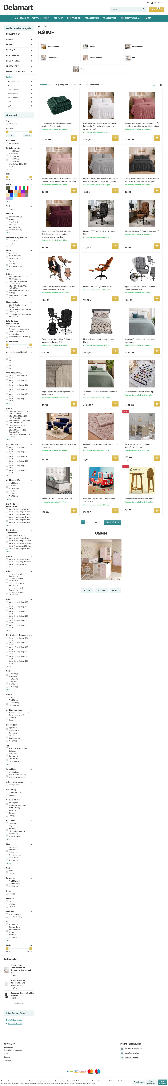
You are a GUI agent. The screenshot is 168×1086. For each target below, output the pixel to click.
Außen (12, 795)
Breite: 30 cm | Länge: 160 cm (20, 543)
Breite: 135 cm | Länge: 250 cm (18, 386)
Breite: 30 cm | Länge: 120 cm (20, 541)
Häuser (12, 829)
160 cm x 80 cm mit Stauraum (16, 589)
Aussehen (10, 820)
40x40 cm (13, 676)
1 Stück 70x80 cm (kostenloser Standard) (20, 311)
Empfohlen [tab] (45, 85)
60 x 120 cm (14, 488)
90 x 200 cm (14, 154)
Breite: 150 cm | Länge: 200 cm (18, 462)
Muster (9, 844)
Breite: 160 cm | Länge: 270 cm (18, 381)
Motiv (8, 250)
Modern (13, 924)
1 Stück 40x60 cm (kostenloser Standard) (20, 315)
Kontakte (7, 1060)
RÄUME (149, 19)
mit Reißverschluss (17, 775)
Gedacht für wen (13, 800)
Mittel (12, 904)
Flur (9, 102)
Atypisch (13, 728)
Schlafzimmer (13, 82)
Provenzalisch (15, 930)
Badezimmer (13, 94)
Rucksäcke (13, 751)
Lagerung (10, 911)
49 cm (12, 209)
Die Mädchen (14, 808)
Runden (13, 733)
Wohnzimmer (13, 90)
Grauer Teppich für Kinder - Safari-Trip (139, 392)
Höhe (8, 891)
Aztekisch (13, 850)
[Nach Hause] (39, 26)
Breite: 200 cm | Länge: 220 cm (18, 617)
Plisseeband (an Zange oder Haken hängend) (19, 714)
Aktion (13, 124)
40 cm (12, 894)
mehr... (8, 169)
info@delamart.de (15, 1020)
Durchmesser (12, 341)
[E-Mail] (148, 2)
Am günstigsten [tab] (61, 85)
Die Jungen (14, 803)
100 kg (13, 240)
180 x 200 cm (14, 159)
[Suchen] (144, 9)
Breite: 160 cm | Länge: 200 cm (18, 471)
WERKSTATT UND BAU (130, 18)
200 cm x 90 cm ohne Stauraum (16, 594)
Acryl (11, 219)
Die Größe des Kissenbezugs (12, 505)
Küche (10, 86)
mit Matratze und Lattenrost (20, 337)
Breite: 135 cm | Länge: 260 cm (18, 390)
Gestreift (13, 253)
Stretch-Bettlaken (16, 331)
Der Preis (10, 128)
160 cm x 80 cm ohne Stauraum (16, 584)
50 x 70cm (13, 687)
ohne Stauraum (15, 917)
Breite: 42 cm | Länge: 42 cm (20, 514)
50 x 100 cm (14, 483)
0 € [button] (156, 9)
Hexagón (13, 741)
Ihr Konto (157, 2)
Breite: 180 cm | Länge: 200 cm (18, 612)
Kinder (12, 816)
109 (95, 522)
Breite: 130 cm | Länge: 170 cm (18, 453)
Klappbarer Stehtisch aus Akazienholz (139, 499)
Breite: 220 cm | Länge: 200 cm (18, 622)
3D (10, 826)
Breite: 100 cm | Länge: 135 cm (18, 626)
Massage (13, 754)
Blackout (10, 899)
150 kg (12, 243)
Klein (11, 901)
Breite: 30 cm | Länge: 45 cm (20, 538)
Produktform (11, 725)
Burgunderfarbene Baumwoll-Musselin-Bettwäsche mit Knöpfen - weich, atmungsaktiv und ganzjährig (56, 234)
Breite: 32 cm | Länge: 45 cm (20, 549)
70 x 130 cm (14, 700)
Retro (11, 932)
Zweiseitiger (14, 326)
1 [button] (83, 522)
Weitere (18, 1003)
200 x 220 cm (14, 161)
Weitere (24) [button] (111, 522)
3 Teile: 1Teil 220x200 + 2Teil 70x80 (19, 292)
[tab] (154, 85)
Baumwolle (14, 227)
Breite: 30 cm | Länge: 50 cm (20, 509)
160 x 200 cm (14, 151)
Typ (7, 121)
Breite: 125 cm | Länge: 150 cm (18, 448)
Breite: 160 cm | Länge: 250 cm (18, 377)
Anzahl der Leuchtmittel (16, 352)
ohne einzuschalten (17, 777)
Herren (12, 813)
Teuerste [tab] (77, 85)
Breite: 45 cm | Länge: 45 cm (20, 517)
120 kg (12, 245)
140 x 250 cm (14, 703)
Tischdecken (14, 761)
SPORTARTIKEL (109, 18)
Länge (9, 174)
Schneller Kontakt (15, 1023)
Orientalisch (14, 927)
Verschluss (11, 769)
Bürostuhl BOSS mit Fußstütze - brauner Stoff (142, 231)
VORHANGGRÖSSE (14, 373)
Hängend (13, 756)
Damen (12, 810)
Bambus (12, 224)
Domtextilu (14, 143)
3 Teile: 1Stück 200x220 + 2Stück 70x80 (18, 287)
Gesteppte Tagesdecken (19, 329)
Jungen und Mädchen (17, 805)
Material (9, 214)
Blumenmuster (15, 266)
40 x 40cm (13, 674)
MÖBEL (46, 18)
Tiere (11, 261)
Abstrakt (13, 847)
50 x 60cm (13, 684)
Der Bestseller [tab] (92, 85)
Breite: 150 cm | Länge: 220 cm (18, 467)
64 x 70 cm (13, 491)
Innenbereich (15, 792)
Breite (9, 945)
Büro (10, 106)
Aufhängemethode (14, 710)
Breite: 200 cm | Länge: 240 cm (18, 657)
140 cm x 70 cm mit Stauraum (16, 580)
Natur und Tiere (15, 256)
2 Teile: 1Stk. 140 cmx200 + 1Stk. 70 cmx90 (18, 417)
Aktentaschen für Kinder (18, 748)
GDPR (6, 1054)
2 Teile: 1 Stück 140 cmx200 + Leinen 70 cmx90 (19, 422)
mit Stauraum (15, 914)
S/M (11, 871)
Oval (11, 735)
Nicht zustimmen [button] (151, 1082)
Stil (7, 922)
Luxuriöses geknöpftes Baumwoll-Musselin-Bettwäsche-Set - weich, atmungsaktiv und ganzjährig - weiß (100, 126)
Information (10, 1044)
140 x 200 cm (14, 156)
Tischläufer (14, 759)
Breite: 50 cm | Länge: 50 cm (20, 520)
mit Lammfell (14, 836)
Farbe (8, 184)
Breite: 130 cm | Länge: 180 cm (18, 457)
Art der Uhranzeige (14, 782)
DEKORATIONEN (92, 18)
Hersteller (10, 140)
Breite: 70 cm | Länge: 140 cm (18, 565)
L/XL (11, 873)
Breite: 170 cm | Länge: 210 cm (18, 644)
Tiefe (8, 206)
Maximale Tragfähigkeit (16, 237)
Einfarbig (14, 857)
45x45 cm (13, 681)
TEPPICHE (58, 18)
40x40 (12, 697)
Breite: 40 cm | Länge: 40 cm (20, 512)
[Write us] (122, 1058)
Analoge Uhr (14, 785)
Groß (12, 907)
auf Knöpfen (14, 772)
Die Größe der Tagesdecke (18, 635)
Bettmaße (10, 878)
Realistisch (13, 258)
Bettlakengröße (13, 148)
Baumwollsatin (15, 230)
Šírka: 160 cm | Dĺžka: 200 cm (18, 165)
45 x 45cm (13, 679)
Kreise (12, 720)
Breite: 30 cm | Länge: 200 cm (20, 546)
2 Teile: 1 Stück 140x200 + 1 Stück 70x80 (19, 431)
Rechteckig (14, 730)
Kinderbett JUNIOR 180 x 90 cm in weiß (57, 499)
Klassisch (13, 823)
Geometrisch (15, 855)
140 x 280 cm (14, 705)
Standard (13, 834)
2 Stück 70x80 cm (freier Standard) (17, 306)
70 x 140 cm (14, 881)
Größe (9, 274)
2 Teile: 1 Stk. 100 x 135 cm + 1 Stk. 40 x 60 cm (20, 278)
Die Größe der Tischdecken (12, 531)
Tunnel (12, 717)
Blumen (12, 264)
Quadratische (15, 738)
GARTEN (35, 18)
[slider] (7, 132)
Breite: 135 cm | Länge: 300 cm (18, 400)
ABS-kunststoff (15, 217)
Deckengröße (12, 444)
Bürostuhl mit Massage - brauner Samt (97, 287)
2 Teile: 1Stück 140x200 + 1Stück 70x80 (18, 283)
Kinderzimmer (13, 98)
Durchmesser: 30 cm (17, 535)
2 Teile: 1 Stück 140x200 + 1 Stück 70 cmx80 (19, 426)
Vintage (13, 937)
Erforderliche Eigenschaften (12, 322)
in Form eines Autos (17, 831)
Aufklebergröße (13, 480)
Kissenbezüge (12, 302)
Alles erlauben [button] (162, 1082)
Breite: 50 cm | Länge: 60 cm (20, 522)
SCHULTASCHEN (22, 18)
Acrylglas (13, 222)
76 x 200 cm (14, 496)
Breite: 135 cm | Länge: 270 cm (18, 395)
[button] (161, 9)
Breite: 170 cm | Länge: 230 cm (18, 648)
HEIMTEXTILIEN (73, 18)
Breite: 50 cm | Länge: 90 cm (20, 562)
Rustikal (12, 935)
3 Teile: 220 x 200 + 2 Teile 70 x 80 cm (20, 296)
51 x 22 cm (13, 486)
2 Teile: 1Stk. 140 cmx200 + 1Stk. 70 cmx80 (18, 412)
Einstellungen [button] (139, 1082)
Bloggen (7, 1057)
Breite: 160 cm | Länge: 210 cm (18, 639)
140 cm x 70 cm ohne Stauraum (16, 575)
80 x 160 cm (14, 884)
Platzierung (11, 790)
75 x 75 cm (13, 493)
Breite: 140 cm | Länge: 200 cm (18, 603)
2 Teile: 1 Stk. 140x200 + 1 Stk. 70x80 (19, 435)
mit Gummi (14, 334)
